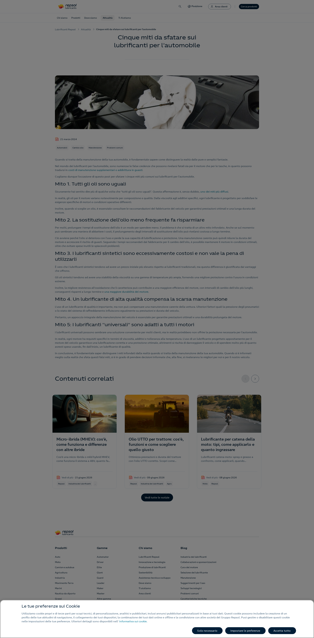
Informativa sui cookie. (133, 621)
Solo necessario (207, 630)
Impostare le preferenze (245, 630)
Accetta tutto (282, 630)
